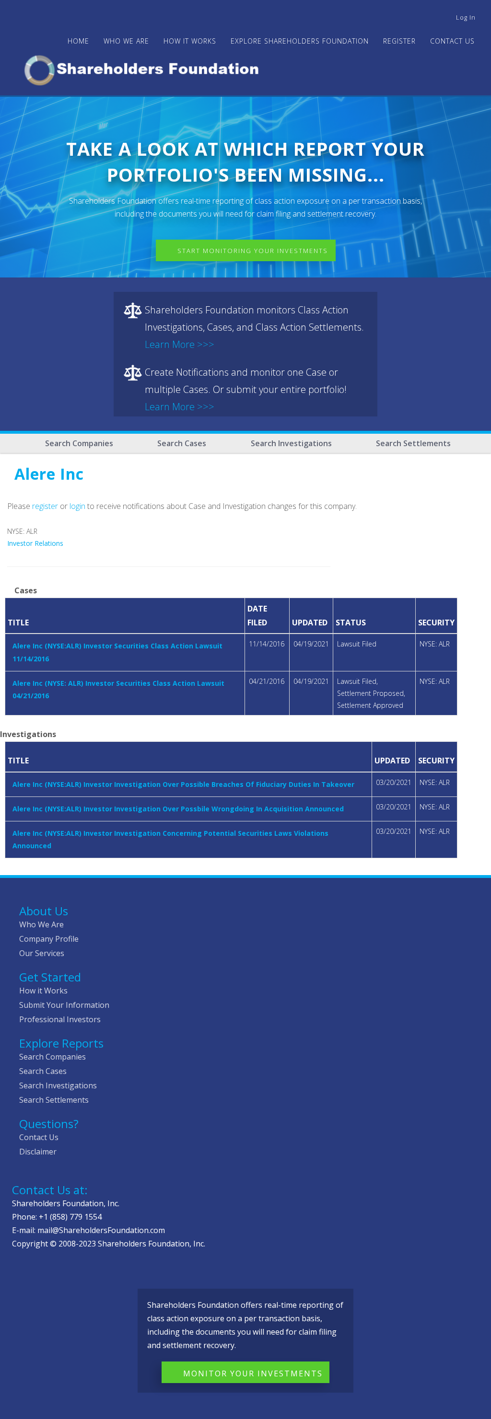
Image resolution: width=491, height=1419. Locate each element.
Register (399, 41)
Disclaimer (38, 1151)
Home (78, 41)
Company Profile (49, 939)
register (45, 506)
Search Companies (79, 443)
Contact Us (452, 41)
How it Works (43, 990)
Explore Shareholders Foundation (300, 41)
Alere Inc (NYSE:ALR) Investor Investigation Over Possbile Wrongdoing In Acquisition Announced (178, 808)
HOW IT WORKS (190, 41)
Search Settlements (413, 443)
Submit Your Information (64, 1005)
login (77, 506)
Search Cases (181, 443)
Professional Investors (60, 1019)
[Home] (145, 68)
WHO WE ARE (126, 41)
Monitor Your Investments (253, 1373)
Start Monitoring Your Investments (252, 250)
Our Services (41, 953)
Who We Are (41, 924)
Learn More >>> (179, 344)
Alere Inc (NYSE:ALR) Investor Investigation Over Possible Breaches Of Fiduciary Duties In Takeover (183, 784)
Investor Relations (35, 543)
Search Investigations (291, 443)
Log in (466, 17)
